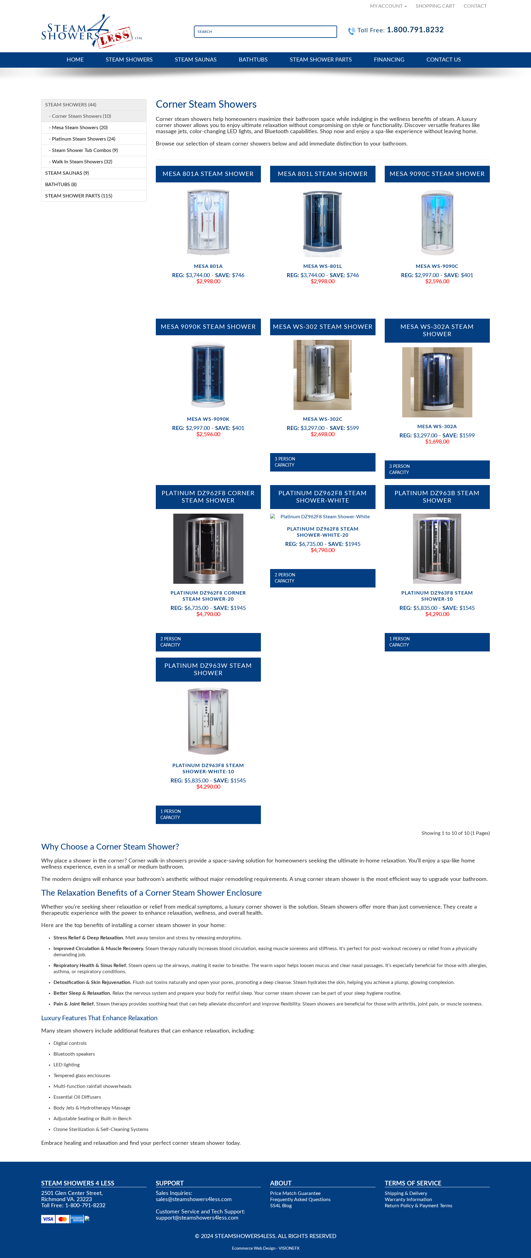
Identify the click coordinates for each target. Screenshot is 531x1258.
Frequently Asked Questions (300, 1199)
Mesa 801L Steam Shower (323, 174)
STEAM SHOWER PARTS (321, 60)
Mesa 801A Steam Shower (208, 174)
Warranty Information (408, 1199)
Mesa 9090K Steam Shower (208, 327)
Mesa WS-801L (322, 266)
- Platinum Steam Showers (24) (80, 139)
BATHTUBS (253, 60)
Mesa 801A (208, 266)
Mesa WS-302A (437, 426)
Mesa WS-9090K (208, 419)
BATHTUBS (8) (61, 184)
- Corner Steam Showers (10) (78, 116)
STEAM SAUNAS (196, 60)
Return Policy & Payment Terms (418, 1205)
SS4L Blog (281, 1205)
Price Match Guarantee (295, 1193)
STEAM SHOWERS (129, 60)
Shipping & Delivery (406, 1193)
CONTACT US (444, 60)
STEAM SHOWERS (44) (70, 104)
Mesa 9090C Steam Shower (437, 174)
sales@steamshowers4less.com (194, 1199)
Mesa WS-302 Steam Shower (323, 327)
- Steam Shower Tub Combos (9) (81, 150)
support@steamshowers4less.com (197, 1218)
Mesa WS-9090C (437, 266)
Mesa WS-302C (323, 419)
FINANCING (389, 60)
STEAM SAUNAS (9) (67, 173)
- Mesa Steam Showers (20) (76, 127)
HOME (75, 60)
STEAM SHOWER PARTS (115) (78, 195)
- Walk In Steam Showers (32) (78, 161)
